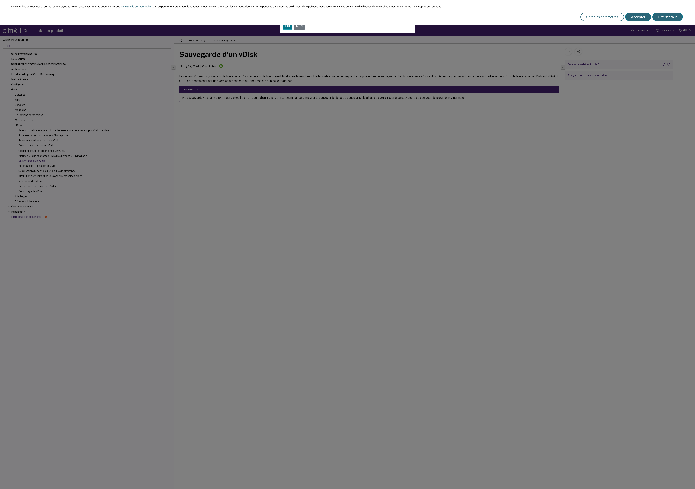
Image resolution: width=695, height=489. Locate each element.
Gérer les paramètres (602, 17)
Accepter (638, 17)
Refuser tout (667, 17)
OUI (287, 26)
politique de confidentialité (136, 6)
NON (299, 26)
